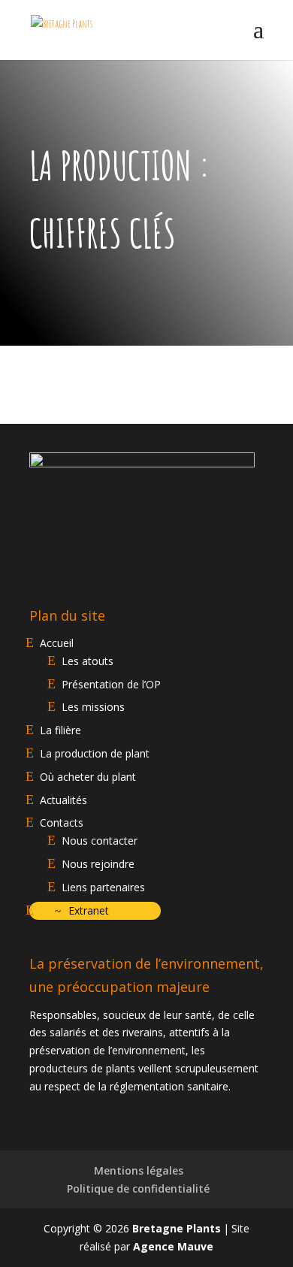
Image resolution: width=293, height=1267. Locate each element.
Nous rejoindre (98, 864)
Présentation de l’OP (111, 684)
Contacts (61, 822)
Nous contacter (99, 840)
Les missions (93, 707)
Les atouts (87, 661)
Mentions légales (138, 1170)
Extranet (88, 910)
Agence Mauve (173, 1246)
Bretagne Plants (176, 1228)
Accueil (57, 643)
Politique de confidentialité (138, 1188)
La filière (60, 730)
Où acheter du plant (88, 777)
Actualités (63, 800)
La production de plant (95, 753)
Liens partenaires (103, 887)
